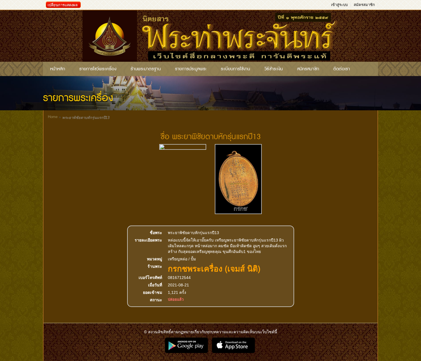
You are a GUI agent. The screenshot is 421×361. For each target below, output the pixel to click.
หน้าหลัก (57, 69)
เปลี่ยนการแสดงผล (63, 5)
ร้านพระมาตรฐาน (146, 69)
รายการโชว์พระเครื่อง (97, 69)
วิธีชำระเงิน (273, 69)
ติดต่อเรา (341, 69)
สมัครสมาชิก (364, 5)
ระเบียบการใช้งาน (235, 69)
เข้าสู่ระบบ (339, 5)
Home (53, 117)
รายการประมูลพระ (190, 69)
